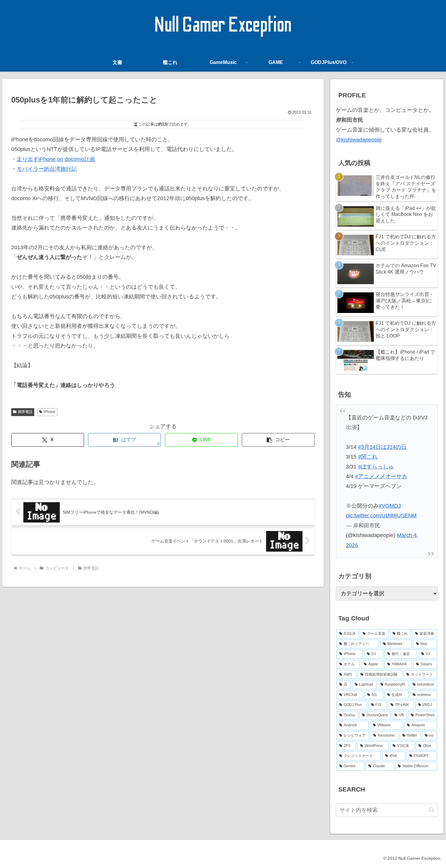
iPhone (50, 412)
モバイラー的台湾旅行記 (47, 169)
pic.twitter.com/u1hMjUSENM (381, 515)
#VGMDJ (390, 506)
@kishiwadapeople (359, 140)
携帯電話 (25, 412)
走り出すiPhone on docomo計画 (56, 159)
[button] (278, 440)
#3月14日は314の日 (382, 447)
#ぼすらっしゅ (376, 467)
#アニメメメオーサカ (381, 476)
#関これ (367, 457)
